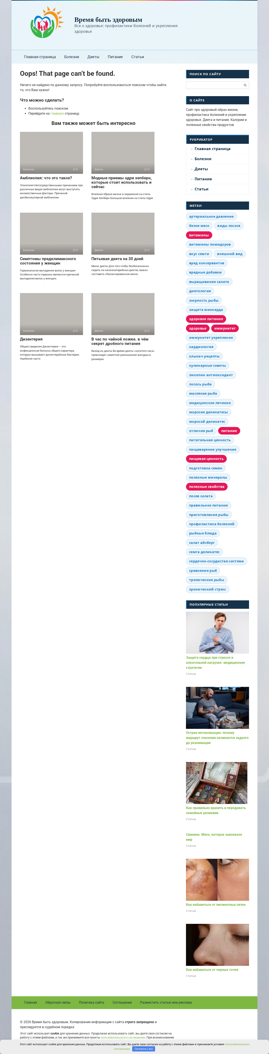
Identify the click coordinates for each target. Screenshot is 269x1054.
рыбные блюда (203, 533)
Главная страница (40, 57)
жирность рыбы (204, 300)
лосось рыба (200, 384)
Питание (115, 57)
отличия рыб (201, 430)
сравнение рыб (203, 570)
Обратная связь (58, 1002)
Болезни (71, 57)
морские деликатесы (208, 412)
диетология (200, 291)
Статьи (137, 57)
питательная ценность (210, 440)
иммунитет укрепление (211, 337)
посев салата (201, 496)
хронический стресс (207, 589)
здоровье (197, 328)
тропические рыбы (206, 579)
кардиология (201, 346)
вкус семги (199, 253)
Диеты (93, 57)
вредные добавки (205, 272)
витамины (199, 235)
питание (229, 430)
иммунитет (225, 328)
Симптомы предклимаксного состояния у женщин (48, 261)
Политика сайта (91, 1002)
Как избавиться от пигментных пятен (216, 905)
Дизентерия (31, 339)
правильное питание (208, 505)
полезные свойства (206, 486)
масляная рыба (203, 393)
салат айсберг (202, 542)
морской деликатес (207, 421)
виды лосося (228, 225)
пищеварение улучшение (212, 449)
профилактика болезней (212, 524)
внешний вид (230, 253)
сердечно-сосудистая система (216, 561)
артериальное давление (211, 216)
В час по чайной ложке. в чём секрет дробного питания (119, 341)
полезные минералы (208, 477)
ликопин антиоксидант (211, 375)
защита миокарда (206, 309)
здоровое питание (206, 319)
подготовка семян (205, 468)
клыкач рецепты (204, 356)
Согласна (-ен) (143, 1048)
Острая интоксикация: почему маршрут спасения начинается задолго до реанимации (217, 738)
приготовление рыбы (209, 514)
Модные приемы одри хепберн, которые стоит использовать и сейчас (121, 182)
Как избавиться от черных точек (212, 970)
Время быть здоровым (108, 19)
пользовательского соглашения (123, 1037)
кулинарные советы (207, 365)
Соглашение (122, 1002)
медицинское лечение (210, 403)
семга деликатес (204, 552)
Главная (30, 1002)
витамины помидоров (210, 244)
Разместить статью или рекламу (166, 1002)
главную (57, 113)
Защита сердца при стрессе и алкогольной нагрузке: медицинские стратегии (215, 663)
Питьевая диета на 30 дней (117, 258)
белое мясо (199, 225)
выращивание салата (209, 281)
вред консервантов (206, 263)
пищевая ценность (206, 458)
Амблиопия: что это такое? (46, 177)
